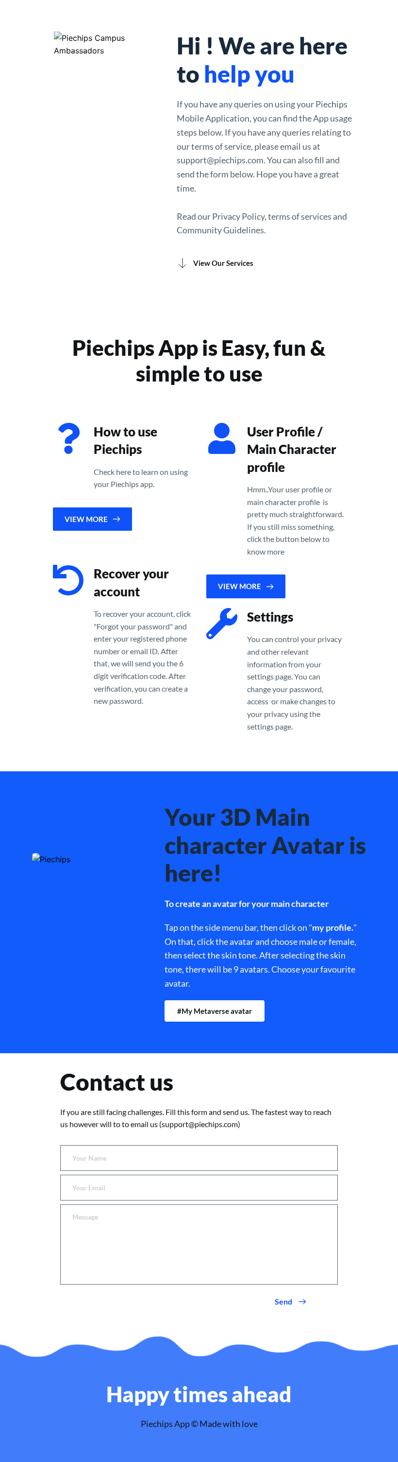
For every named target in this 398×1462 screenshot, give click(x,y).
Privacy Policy (238, 216)
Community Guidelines (220, 230)
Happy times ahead (199, 1394)
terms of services (300, 216)
